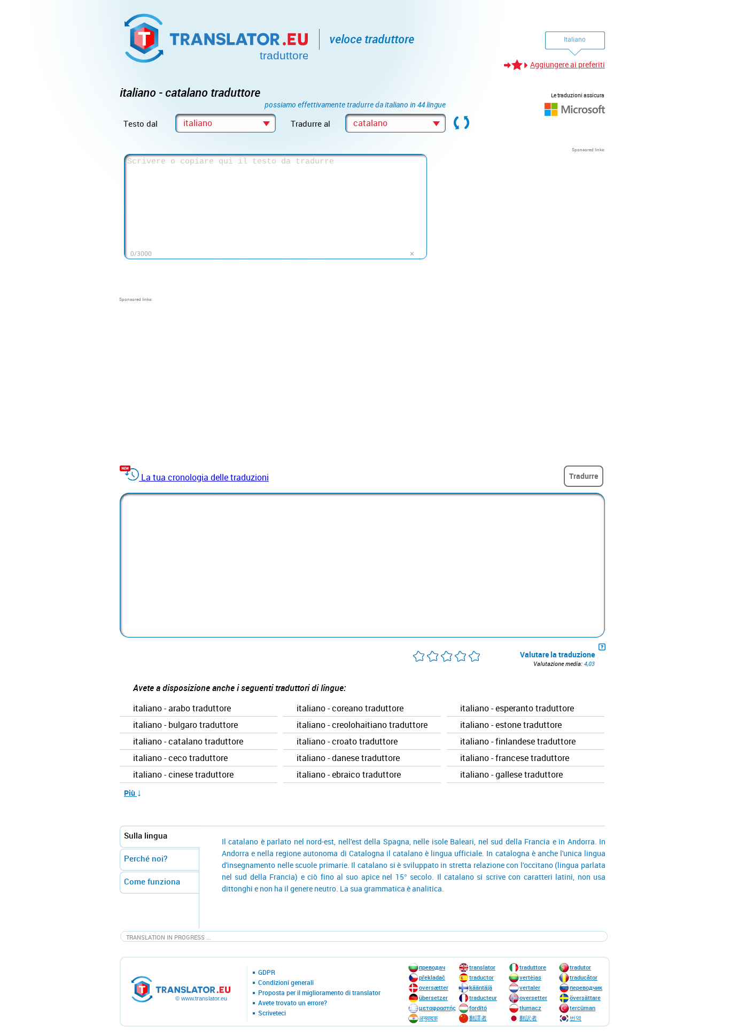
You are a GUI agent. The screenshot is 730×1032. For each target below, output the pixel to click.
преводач (432, 967)
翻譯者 (478, 1018)
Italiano (575, 39)
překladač (432, 977)
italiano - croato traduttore (347, 741)
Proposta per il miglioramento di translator (319, 993)
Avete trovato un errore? (292, 1003)
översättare (585, 998)
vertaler (529, 987)
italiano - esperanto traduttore (517, 708)
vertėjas (530, 977)
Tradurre (583, 476)
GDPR (266, 972)
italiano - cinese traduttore (183, 775)
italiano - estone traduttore (511, 725)
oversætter (433, 987)
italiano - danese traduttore (348, 758)
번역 (575, 1018)
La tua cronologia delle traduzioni (205, 477)
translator (482, 967)
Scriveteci (272, 1013)
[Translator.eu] (217, 36)
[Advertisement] (525, 219)
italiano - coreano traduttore (350, 708)
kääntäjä (480, 987)
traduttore (532, 967)
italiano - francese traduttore (514, 758)
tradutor (580, 967)
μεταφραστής (437, 1008)
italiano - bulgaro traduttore (185, 725)
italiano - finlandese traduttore (518, 741)
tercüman (582, 1008)
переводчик (586, 987)
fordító (478, 1008)
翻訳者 (528, 1018)
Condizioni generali (286, 983)
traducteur (483, 998)
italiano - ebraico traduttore (349, 775)
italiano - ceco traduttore (180, 758)
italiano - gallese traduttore (511, 775)
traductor (481, 977)
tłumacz (530, 1008)
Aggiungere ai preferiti (567, 64)
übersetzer (433, 998)
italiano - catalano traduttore (188, 741)
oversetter (533, 998)
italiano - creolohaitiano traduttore (362, 725)
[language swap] (461, 123)
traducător (583, 977)
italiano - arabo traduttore (182, 708)
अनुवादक (428, 1018)
